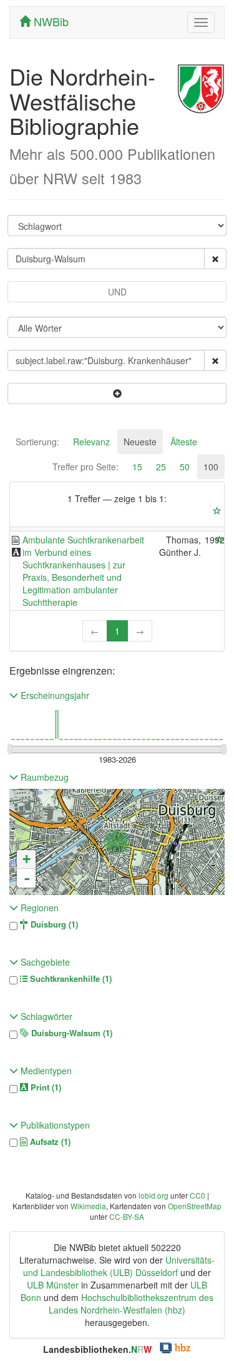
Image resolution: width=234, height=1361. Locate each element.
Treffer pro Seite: (85, 466)
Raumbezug (43, 777)
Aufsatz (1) (49, 1141)
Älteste (183, 441)
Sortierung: (37, 441)
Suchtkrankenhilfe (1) (69, 978)
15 (137, 466)
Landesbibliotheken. (97, 1349)
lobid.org (153, 1195)
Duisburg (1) (53, 924)
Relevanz (91, 441)
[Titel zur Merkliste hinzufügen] (219, 539)
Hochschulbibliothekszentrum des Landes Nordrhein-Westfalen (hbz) (131, 1303)
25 (161, 466)
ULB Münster (53, 1285)
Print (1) (44, 1087)
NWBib (50, 21)
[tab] (37, 441)
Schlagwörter (45, 1016)
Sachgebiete (44, 962)
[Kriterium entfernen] (215, 258)
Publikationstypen (54, 1125)
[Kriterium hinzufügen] (117, 393)
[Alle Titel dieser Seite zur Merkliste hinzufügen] (217, 511)
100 (210, 466)
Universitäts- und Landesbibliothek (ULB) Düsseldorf (119, 1266)
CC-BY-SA (126, 1216)
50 (185, 466)
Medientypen (45, 1070)
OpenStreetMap (195, 1205)
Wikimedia (88, 1205)
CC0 (197, 1195)
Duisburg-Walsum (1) (70, 1033)
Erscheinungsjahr (53, 695)
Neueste (140, 441)
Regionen (38, 907)
